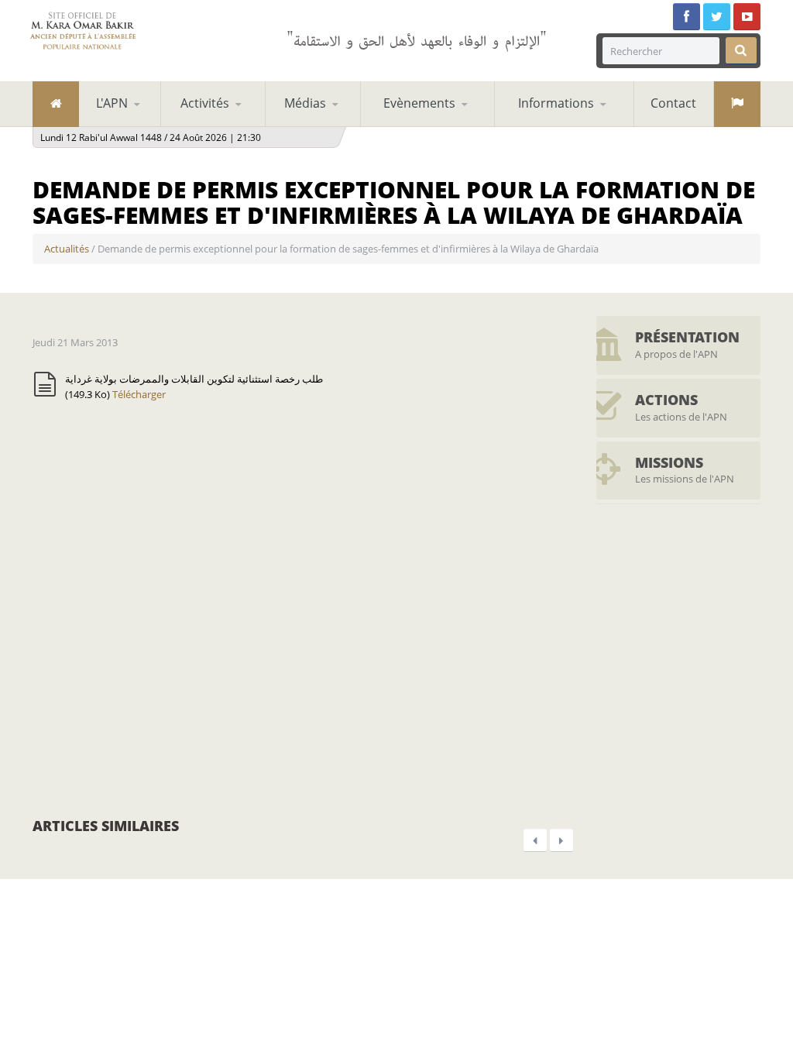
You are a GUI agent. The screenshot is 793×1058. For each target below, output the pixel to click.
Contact (673, 103)
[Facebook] (686, 16)
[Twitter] (716, 16)
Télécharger (139, 394)
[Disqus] (303, 607)
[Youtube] (746, 16)
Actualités (66, 249)
